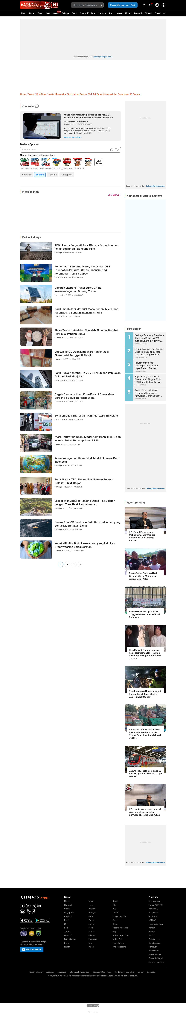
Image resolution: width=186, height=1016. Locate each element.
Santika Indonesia (156, 962)
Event (40, 13)
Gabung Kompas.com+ (102, 57)
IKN (65, 924)
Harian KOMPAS (155, 905)
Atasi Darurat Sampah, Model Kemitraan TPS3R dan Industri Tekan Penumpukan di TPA (87, 438)
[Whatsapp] (28, 911)
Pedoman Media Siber (125, 972)
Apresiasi (26, 174)
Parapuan (93, 939)
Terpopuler (66, 174)
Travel (157, 13)
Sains (66, 943)
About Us (50, 972)
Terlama (52, 174)
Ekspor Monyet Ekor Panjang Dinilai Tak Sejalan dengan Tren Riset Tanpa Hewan (84, 502)
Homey (92, 924)
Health (67, 947)
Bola (93, 13)
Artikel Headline (119, 947)
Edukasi (148, 13)
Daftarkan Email (33, 949)
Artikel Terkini (118, 939)
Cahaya (65, 13)
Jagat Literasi (52, 13)
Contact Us (151, 972)
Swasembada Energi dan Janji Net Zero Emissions (86, 415)
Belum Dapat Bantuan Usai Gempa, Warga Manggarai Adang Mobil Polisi (143, 576)
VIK (114, 905)
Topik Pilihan (118, 943)
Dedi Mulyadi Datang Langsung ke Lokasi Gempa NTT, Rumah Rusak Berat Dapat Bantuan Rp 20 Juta (145, 654)
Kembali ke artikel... (73, 137)
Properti (138, 13)
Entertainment (70, 939)
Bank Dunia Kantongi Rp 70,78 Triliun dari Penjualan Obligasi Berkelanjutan (87, 374)
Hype (91, 916)
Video (91, 947)
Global (67, 909)
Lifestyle (102, 13)
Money (128, 13)
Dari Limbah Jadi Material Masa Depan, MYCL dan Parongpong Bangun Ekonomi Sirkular (86, 310)
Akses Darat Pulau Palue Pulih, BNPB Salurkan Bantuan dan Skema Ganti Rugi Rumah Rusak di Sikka (145, 733)
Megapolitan (69, 912)
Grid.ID (151, 935)
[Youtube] (22, 911)
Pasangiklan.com (156, 924)
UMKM (91, 931)
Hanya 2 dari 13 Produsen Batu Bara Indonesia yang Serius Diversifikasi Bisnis (87, 524)
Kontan (152, 928)
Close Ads (92, 1006)
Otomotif (84, 13)
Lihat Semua (113, 195)
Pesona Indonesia (120, 928)
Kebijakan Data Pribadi (102, 972)
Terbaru (40, 174)
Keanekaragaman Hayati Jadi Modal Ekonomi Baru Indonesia (86, 459)
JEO (114, 909)
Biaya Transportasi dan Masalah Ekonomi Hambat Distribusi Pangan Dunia (86, 332)
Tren (111, 13)
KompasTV (153, 909)
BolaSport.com (155, 943)
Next (80, 564)
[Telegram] (34, 906)
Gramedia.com (155, 954)
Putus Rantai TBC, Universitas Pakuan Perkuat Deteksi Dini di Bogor (83, 481)
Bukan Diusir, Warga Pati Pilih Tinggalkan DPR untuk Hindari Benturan (144, 614)
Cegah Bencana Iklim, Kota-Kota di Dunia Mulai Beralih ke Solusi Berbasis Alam (84, 396)
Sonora (152, 931)
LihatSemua (99, 162)
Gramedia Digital (156, 958)
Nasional (68, 905)
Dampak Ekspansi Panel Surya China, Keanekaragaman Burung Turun (78, 289)
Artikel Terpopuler (120, 935)
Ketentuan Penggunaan (79, 972)
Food (91, 928)
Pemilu (67, 920)
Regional (68, 916)
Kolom (32, 13)
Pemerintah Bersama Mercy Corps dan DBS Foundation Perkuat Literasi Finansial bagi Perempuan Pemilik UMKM (82, 270)
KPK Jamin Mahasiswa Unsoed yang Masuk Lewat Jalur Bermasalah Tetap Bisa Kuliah (145, 812)
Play (114, 931)
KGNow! (152, 920)
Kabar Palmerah (36, 972)
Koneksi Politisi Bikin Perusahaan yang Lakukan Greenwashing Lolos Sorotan (84, 545)
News (24, 13)
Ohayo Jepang (119, 916)
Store (115, 924)
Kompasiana (154, 912)
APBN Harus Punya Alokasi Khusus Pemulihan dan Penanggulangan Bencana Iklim (86, 247)
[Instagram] (39, 906)
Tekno (74, 13)
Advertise (62, 972)
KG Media (153, 916)
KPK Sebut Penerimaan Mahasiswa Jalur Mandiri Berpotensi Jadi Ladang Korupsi (142, 536)
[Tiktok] (34, 911)
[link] (157, 5)
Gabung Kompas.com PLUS (122, 5)
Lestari (119, 14)
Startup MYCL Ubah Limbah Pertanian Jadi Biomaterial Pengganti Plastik (81, 353)
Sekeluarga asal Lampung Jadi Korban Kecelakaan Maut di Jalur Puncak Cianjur (145, 694)
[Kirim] (117, 149)
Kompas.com (154, 901)
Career (141, 972)
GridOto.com (154, 939)
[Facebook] (22, 906)
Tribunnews (154, 950)
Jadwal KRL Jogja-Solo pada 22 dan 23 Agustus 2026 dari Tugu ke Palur (145, 773)
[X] (28, 906)
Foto (90, 943)
